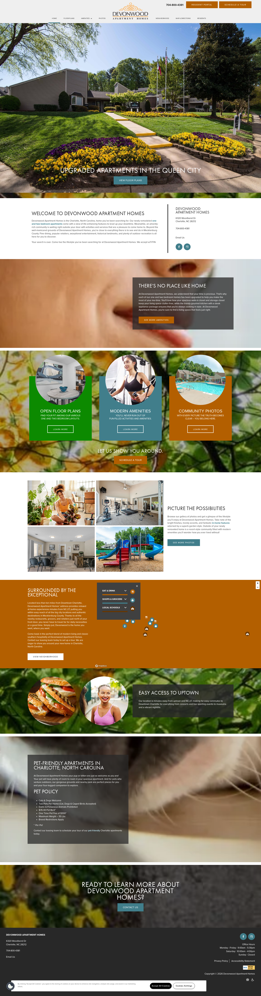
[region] (109, 986)
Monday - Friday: (228, 947)
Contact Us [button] (130, 907)
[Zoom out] (258, 587)
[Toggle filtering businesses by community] (132, 608)
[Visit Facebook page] (179, 246)
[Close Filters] (136, 586)
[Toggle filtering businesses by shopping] (132, 600)
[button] (202, 4)
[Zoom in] (258, 583)
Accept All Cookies (161, 985)
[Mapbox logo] (101, 665)
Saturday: (231, 951)
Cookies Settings (184, 985)
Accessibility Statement (243, 961)
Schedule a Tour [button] (130, 460)
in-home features (221, 523)
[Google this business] (187, 246)
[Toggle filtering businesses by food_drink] (132, 591)
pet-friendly (94, 830)
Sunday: (243, 954)
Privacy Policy (221, 961)
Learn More (60, 429)
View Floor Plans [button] (130, 180)
